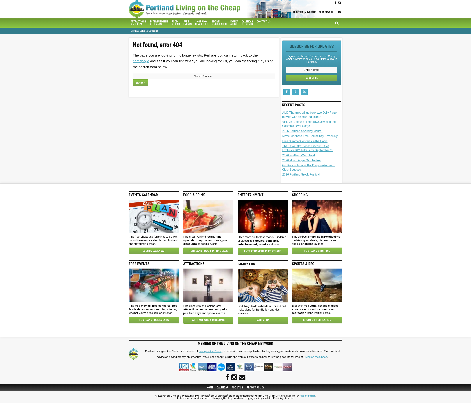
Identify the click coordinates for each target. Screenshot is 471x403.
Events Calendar (153, 251)
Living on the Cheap (210, 351)
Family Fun (263, 320)
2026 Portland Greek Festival (301, 174)
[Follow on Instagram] (339, 2)
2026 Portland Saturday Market (302, 131)
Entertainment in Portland (262, 251)
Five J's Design (307, 395)
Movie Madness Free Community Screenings (310, 136)
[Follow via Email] (339, 11)
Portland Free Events (154, 320)
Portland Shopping (317, 251)
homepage (141, 61)
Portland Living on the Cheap (190, 9)
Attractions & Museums (208, 320)
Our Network (326, 12)
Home (210, 387)
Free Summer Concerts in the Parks (304, 141)
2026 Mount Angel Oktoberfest (301, 160)
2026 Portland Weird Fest (298, 155)
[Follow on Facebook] (335, 2)
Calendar (222, 387)
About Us (298, 12)
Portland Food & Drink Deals (208, 251)
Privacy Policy (255, 387)
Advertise (310, 12)
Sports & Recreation (317, 320)
